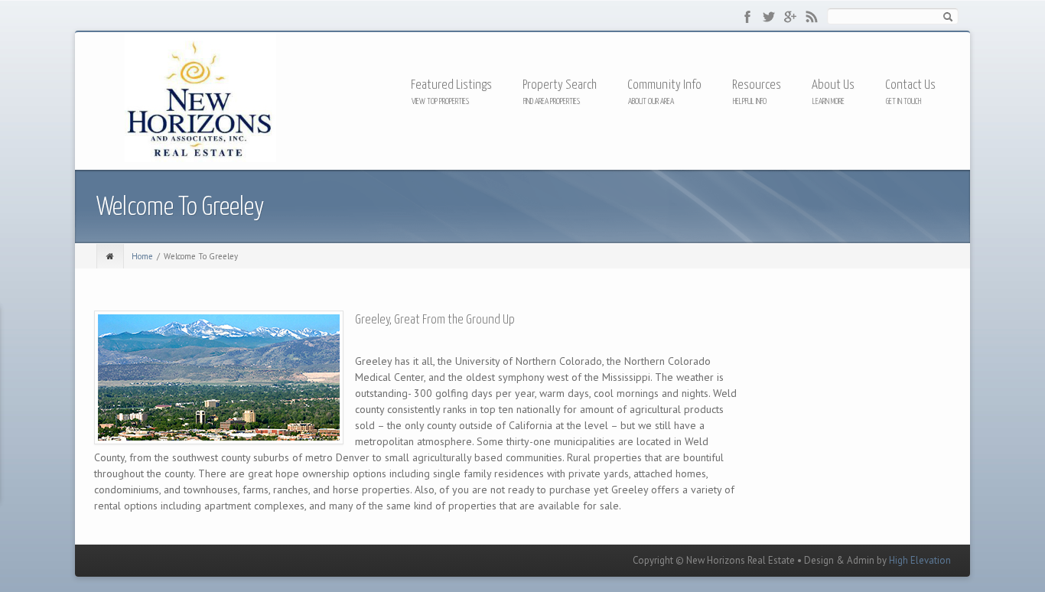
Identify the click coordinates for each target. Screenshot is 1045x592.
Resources (756, 86)
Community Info (664, 85)
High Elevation (920, 560)
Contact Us (910, 85)
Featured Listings (451, 85)
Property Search (559, 85)
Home (142, 256)
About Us (833, 85)
